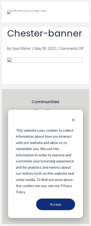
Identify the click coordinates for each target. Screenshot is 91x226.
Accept (55, 204)
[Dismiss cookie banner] (73, 121)
